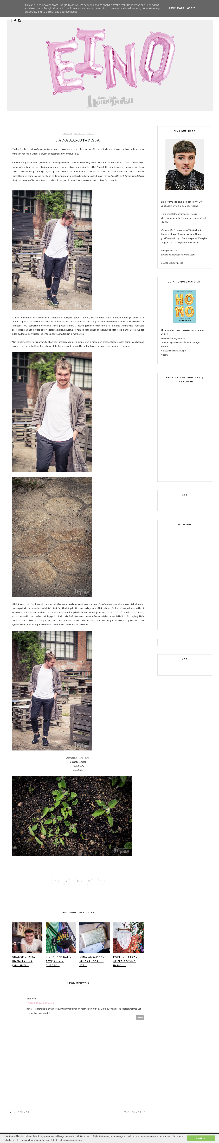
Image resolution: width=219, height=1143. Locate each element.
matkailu (79, 133)
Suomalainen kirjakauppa (173, 338)
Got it (191, 8)
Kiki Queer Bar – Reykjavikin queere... (59, 961)
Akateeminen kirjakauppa (173, 350)
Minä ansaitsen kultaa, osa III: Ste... (92, 961)
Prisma (164, 346)
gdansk (67, 133)
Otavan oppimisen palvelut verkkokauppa (181, 342)
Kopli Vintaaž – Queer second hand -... (125, 961)
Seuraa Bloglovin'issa (172, 262)
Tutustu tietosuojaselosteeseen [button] (66, 1140)
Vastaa (140, 1018)
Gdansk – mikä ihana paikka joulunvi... (23, 961)
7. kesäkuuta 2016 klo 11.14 (40, 1002)
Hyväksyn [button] (201, 1138)
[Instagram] (19, 20)
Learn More (176, 8)
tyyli (90, 133)
